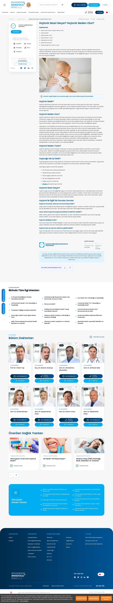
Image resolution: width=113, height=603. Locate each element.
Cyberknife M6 (51, 547)
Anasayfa (11, 19)
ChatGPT (18, 43)
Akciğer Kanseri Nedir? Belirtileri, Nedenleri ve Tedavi (55, 509)
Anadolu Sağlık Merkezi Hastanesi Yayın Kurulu (56, 244)
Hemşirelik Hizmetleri (34, 12)
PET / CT (49, 557)
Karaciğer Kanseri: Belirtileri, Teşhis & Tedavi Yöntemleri (87, 504)
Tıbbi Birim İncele (22, 64)
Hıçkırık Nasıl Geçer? (46, 43)
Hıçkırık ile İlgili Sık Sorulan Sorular (50, 45)
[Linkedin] (84, 577)
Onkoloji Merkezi (32, 537)
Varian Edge (50, 550)
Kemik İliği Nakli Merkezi (34, 541)
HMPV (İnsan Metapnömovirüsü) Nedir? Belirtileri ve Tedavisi (24, 322)
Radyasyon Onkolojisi (34, 544)
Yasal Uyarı (46, 586)
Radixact (49, 553)
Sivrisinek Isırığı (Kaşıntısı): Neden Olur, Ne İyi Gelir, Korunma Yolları (57, 298)
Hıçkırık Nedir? (45, 33)
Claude (29, 43)
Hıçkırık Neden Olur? (46, 35)
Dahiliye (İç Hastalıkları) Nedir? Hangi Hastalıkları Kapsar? (56, 310)
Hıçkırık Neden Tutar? (47, 38)
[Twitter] (78, 577)
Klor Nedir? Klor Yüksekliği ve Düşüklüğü (91, 298)
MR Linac (49, 560)
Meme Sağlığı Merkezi (34, 547)
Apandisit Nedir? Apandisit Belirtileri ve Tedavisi (90, 322)
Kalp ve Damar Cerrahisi (35, 550)
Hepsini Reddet (93, 598)
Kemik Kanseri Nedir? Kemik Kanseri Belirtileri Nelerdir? (87, 499)
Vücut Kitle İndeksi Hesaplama (93, 537)
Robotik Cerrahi (51, 544)
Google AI (19, 51)
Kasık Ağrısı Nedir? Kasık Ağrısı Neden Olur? (23, 316)
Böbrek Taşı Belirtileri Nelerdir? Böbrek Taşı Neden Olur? (55, 490)
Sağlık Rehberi (60, 12)
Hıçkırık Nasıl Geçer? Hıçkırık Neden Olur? (52, 30)
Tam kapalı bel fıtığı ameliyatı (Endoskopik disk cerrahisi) (56, 495)
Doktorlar (12, 12)
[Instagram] (81, 577)
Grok (28, 47)
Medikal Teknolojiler (21, 12)
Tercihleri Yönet (81, 598)
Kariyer (68, 547)
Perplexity (19, 47)
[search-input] (62, 5)
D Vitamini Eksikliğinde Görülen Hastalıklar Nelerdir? (21, 298)
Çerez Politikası (24, 601)
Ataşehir (11, 541)
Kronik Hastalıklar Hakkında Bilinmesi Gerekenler (90, 316)
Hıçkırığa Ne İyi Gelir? (46, 40)
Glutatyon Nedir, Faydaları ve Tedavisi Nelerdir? (57, 322)
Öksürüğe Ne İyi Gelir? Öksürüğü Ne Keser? (55, 500)
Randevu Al (16, 31)
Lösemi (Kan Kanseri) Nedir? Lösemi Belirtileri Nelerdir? (87, 490)
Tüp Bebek (31, 553)
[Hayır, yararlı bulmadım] (70, 268)
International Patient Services (48, 12)
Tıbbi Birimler (5, 12)
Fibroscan (49, 537)
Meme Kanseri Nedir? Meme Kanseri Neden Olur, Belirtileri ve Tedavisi (55, 504)
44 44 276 (100, 586)
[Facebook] (75, 577)
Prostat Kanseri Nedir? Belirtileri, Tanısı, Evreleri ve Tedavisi (88, 495)
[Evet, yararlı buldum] (65, 268)
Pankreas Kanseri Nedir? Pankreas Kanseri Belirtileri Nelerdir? (86, 509)
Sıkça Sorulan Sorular (58, 586)
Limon (45, 184)
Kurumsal (68, 544)
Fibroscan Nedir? (49, 304)
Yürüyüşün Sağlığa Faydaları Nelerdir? (23, 310)
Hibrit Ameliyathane (52, 541)
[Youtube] (88, 577)
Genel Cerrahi (32, 557)
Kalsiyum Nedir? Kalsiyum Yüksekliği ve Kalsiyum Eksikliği (57, 316)
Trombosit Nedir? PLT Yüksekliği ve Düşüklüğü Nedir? (89, 304)
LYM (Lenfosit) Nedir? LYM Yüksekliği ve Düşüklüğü (24, 304)
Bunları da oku (108, 594)
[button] (11, 474)
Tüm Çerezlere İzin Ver (106, 598)
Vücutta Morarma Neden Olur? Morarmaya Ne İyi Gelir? (88, 310)
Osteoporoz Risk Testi (91, 541)
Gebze (10, 537)
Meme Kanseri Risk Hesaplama (94, 544)
